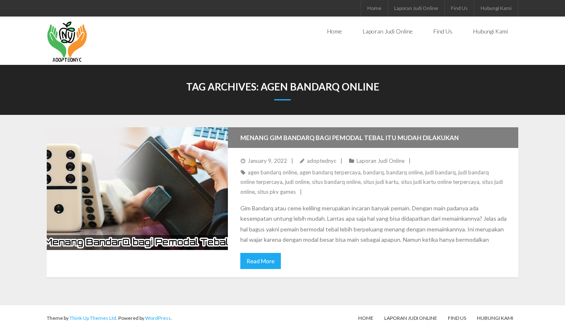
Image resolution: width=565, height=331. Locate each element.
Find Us (459, 8)
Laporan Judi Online (416, 8)
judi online (297, 182)
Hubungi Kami (496, 8)
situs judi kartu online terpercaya (440, 182)
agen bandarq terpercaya (330, 172)
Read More (261, 260)
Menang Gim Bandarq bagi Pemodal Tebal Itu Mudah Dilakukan (349, 137)
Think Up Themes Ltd (92, 318)
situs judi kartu (380, 182)
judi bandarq (440, 172)
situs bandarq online (336, 182)
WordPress (158, 318)
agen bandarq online (272, 172)
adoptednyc (321, 160)
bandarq (373, 172)
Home (374, 8)
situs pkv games (276, 191)
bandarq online (404, 172)
